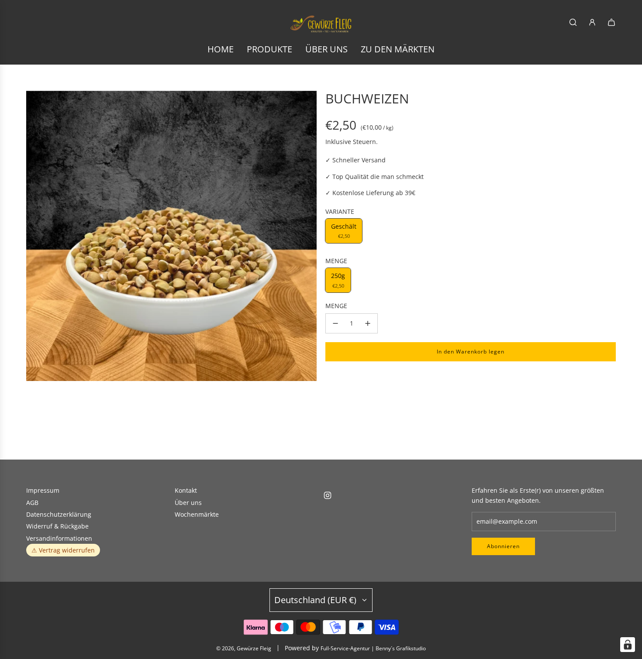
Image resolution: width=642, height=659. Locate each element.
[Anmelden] (592, 22)
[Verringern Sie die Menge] (335, 323)
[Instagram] (327, 495)
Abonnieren (503, 546)
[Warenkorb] (611, 22)
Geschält (343, 230)
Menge (336, 306)
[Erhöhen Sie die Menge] (367, 323)
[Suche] (573, 22)
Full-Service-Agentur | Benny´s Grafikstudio (373, 648)
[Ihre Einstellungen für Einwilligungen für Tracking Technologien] (627, 644)
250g (338, 279)
